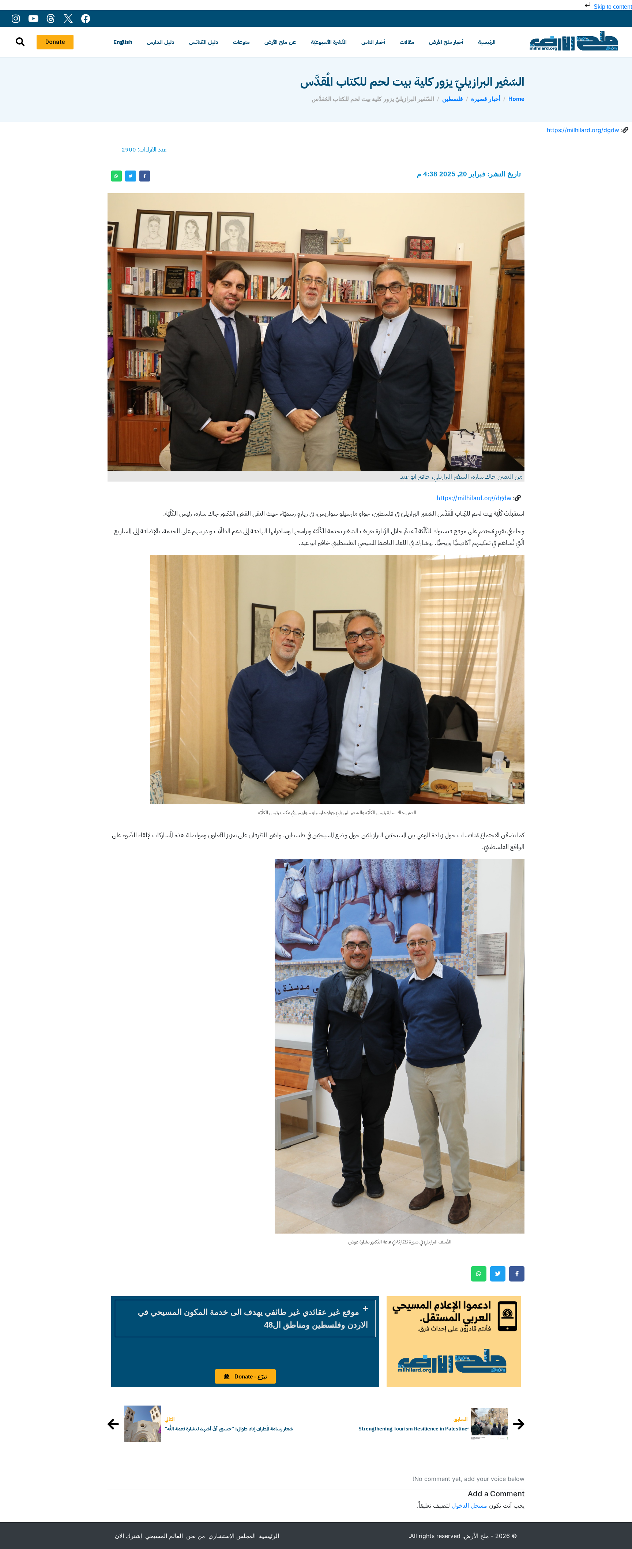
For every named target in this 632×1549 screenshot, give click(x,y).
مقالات (407, 42)
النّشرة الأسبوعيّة (329, 42)
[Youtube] (33, 18)
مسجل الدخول (469, 1505)
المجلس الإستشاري (232, 1535)
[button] (245, 1318)
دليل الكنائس (203, 42)
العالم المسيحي (164, 1535)
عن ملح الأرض (280, 42)
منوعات (241, 42)
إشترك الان (128, 1535)
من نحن (195, 1535)
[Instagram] (15, 18)
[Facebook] (85, 18)
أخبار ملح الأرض (446, 42)
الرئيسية (487, 42)
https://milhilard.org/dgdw (583, 130)
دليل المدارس (160, 42)
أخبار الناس (373, 42)
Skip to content (612, 7)
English (122, 42)
